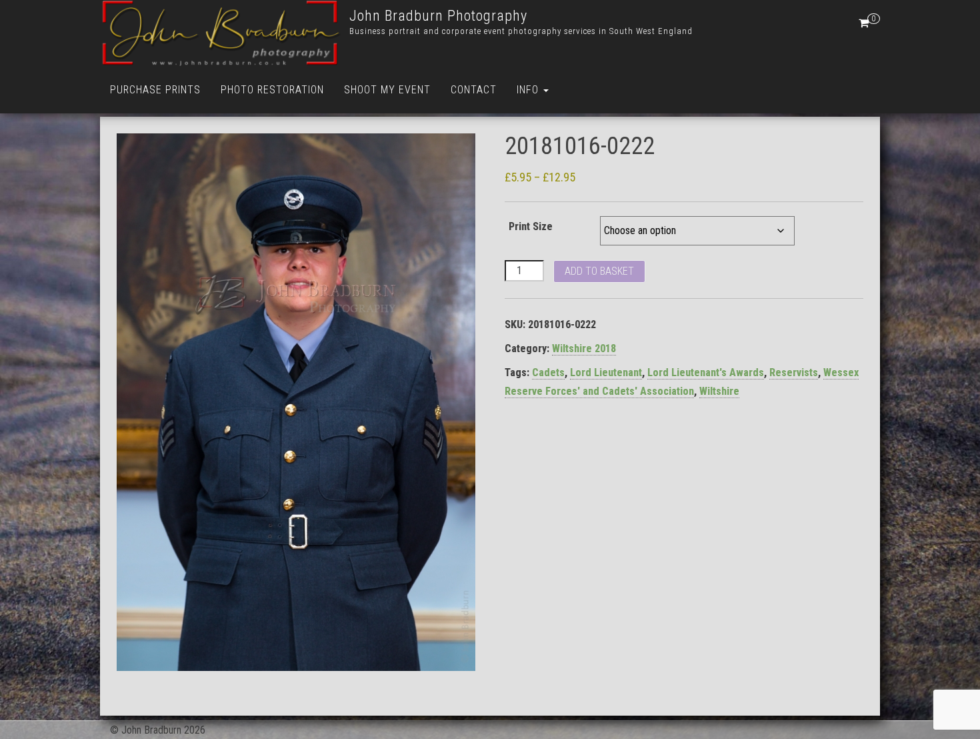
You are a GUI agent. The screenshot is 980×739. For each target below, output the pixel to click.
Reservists (793, 372)
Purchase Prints (155, 89)
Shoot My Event (387, 89)
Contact (474, 89)
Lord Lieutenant (606, 372)
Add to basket (599, 271)
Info (529, 89)
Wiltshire (719, 391)
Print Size (531, 226)
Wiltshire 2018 (584, 348)
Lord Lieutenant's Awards (705, 372)
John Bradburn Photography (438, 15)
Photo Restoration (272, 89)
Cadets (548, 372)
